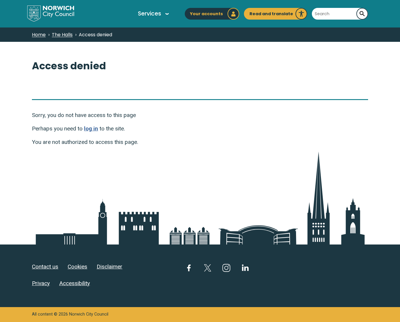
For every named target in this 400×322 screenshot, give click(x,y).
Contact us (45, 266)
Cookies (77, 266)
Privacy (41, 283)
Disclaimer (109, 266)
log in (91, 128)
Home (39, 34)
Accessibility (74, 283)
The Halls (62, 34)
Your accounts (206, 14)
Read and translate (271, 15)
